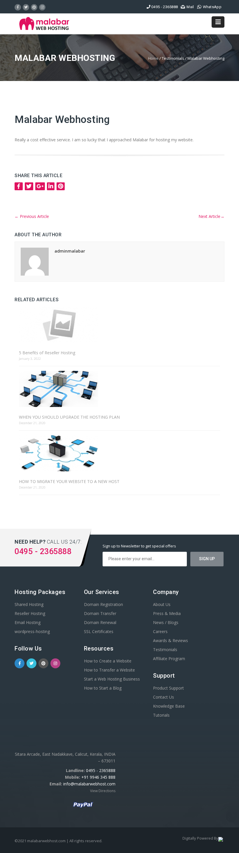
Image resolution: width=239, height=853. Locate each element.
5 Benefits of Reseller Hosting (47, 352)
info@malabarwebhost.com (89, 784)
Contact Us (163, 697)
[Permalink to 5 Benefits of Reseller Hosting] (119, 324)
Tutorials (161, 715)
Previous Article (32, 216)
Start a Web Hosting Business (112, 679)
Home (153, 58)
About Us (162, 604)
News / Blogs (165, 622)
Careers (160, 631)
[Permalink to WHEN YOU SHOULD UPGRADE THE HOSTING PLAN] (119, 389)
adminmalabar (70, 251)
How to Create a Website (107, 661)
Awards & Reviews (170, 640)
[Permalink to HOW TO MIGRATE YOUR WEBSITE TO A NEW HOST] (119, 453)
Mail (190, 7)
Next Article (211, 216)
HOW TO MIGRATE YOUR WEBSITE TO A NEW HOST (69, 481)
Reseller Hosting (30, 613)
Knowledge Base (169, 706)
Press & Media (167, 613)
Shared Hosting (29, 604)
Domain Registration (103, 604)
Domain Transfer (100, 613)
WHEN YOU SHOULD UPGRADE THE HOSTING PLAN (69, 417)
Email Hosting (28, 622)
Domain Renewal (100, 622)
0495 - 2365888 (100, 770)
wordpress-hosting (32, 631)
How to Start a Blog (103, 688)
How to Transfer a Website (109, 670)
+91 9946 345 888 (98, 777)
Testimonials (165, 649)
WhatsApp (212, 7)
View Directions (102, 790)
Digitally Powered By (200, 838)
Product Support (168, 688)
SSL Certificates (98, 631)
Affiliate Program (169, 658)
